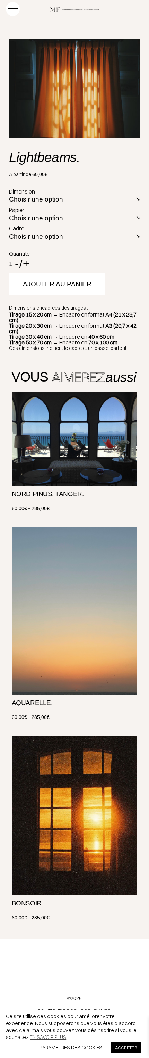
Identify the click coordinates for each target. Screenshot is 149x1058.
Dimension (22, 191)
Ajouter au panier (57, 284)
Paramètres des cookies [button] (71, 1047)
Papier (17, 209)
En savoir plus (48, 1037)
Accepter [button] (126, 1047)
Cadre (16, 228)
